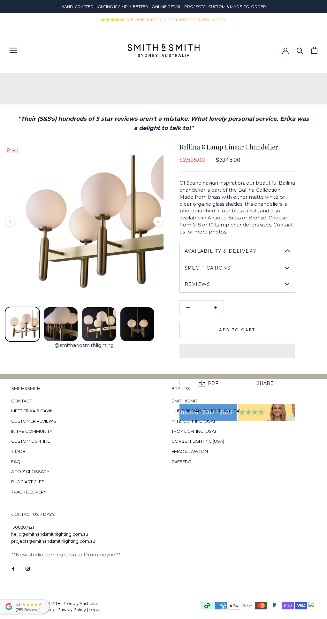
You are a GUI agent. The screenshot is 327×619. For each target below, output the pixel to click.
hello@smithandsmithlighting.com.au (49, 534)
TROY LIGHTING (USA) (193, 431)
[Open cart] (314, 50)
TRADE (18, 451)
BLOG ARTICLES (27, 481)
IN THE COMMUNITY (31, 431)
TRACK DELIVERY (29, 491)
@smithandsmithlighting (84, 345)
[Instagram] (28, 568)
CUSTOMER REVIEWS (33, 421)
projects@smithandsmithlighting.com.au (53, 541)
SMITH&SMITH (186, 400)
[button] (237, 351)
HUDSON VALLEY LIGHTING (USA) (205, 410)
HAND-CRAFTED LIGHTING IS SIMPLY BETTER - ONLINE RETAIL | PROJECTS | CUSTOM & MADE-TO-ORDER (163, 6)
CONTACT (21, 400)
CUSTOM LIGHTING (30, 441)
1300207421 (22, 527)
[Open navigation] (13, 50)
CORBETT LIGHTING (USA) (197, 441)
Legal (94, 609)
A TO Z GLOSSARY (30, 471)
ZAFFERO (181, 461)
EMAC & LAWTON (189, 451)
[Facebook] (13, 568)
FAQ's (17, 461)
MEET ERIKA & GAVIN (32, 410)
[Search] (300, 50)
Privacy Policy (71, 609)
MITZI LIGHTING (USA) (193, 421)
